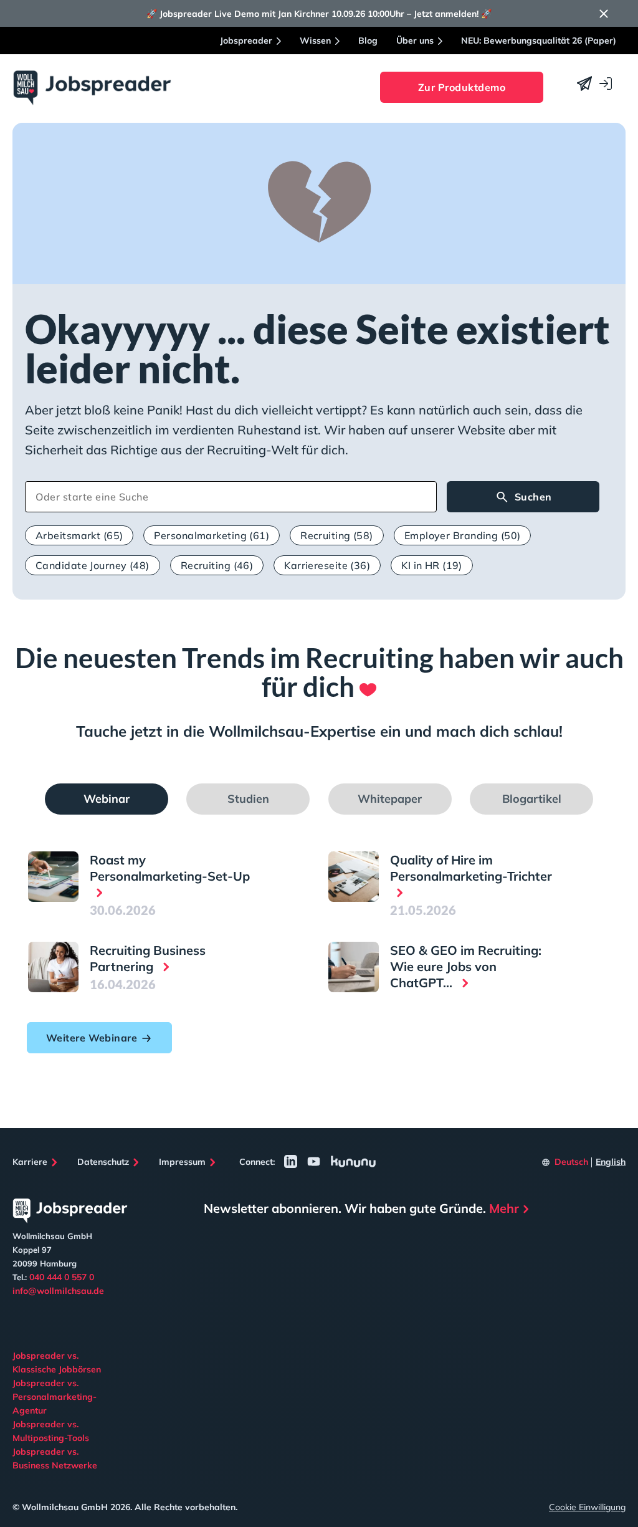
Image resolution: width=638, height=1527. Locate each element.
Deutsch (571, 1161)
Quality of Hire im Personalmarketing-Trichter (471, 868)
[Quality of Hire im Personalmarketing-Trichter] (353, 876)
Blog (368, 40)
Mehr (504, 1208)
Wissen (315, 40)
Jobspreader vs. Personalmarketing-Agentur (54, 1396)
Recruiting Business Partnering (148, 958)
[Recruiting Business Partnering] (53, 967)
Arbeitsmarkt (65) (79, 535)
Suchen (533, 497)
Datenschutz (103, 1161)
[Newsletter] (584, 83)
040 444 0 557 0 (61, 1277)
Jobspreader (246, 40)
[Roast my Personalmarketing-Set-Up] (53, 876)
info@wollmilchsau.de (58, 1290)
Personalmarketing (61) (211, 535)
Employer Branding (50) (462, 535)
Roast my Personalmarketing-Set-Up (170, 868)
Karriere (29, 1161)
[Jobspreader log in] (605, 83)
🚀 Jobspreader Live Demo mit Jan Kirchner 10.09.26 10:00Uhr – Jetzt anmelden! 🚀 (319, 13)
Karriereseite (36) (327, 565)
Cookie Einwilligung (587, 1507)
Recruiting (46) (217, 565)
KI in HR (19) (431, 565)
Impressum (182, 1161)
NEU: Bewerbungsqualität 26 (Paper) (538, 40)
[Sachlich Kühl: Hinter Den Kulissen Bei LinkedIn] (290, 1161)
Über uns (415, 40)
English (611, 1161)
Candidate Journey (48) (93, 565)
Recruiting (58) (336, 535)
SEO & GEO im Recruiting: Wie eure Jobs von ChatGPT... (465, 966)
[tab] (106, 799)
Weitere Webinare (91, 1038)
